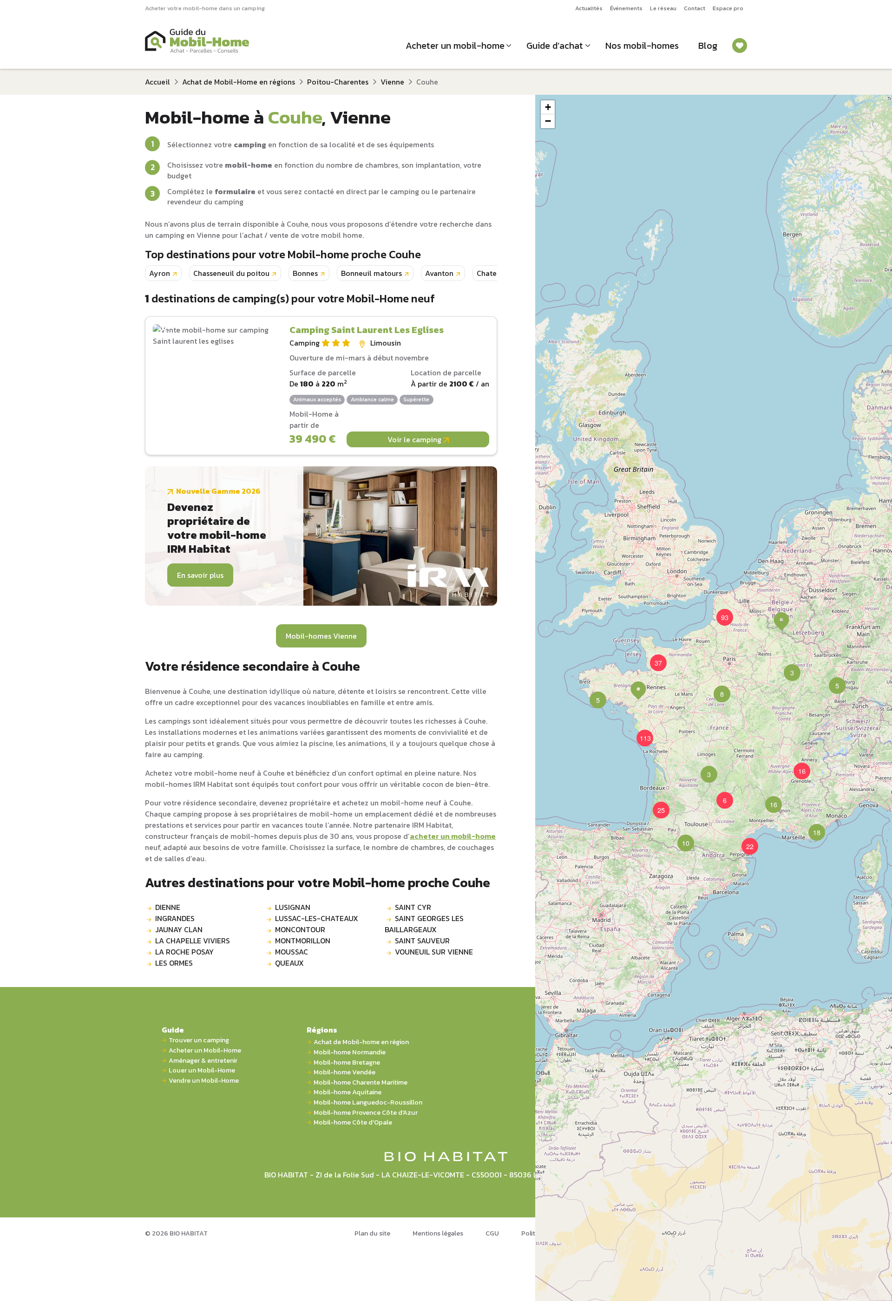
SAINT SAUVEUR (422, 940)
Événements (626, 8)
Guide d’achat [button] (554, 45)
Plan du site (372, 1233)
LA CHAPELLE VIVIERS (192, 940)
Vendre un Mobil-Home (204, 1080)
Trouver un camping (199, 1040)
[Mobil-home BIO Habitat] (446, 1155)
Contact (694, 8)
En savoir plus (200, 575)
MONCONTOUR (300, 929)
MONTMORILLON (302, 940)
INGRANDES (175, 918)
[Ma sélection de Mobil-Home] (739, 45)
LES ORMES (174, 962)
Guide (173, 1029)
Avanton (439, 273)
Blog (707, 45)
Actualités (589, 8)
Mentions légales (438, 1233)
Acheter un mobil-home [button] (455, 45)
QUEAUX (289, 962)
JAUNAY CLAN (179, 929)
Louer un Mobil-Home (202, 1070)
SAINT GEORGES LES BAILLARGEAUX (424, 924)
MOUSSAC (291, 951)
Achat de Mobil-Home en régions (238, 81)
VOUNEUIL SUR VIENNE (434, 951)
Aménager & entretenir (203, 1061)
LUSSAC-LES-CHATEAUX (316, 918)
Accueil (157, 81)
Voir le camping (415, 439)
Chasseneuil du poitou (231, 273)
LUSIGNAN (292, 907)
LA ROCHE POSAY (184, 951)
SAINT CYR (413, 907)
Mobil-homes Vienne (321, 635)
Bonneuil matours (371, 273)
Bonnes (305, 273)
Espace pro (728, 8)
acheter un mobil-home (453, 836)
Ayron (159, 273)
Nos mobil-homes (642, 45)
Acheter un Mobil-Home (205, 1050)
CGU (492, 1233)
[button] (716, 688)
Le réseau (663, 8)
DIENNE (167, 907)
